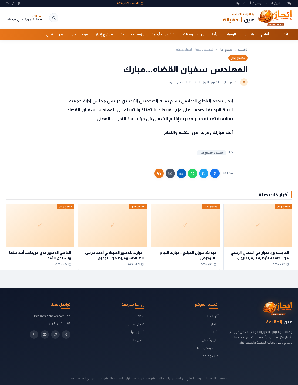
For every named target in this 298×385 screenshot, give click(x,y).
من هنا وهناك (193, 34)
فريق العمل (273, 3)
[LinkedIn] (181, 173)
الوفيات (230, 34)
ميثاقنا (288, 3)
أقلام (265, 34)
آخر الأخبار (212, 316)
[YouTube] (7, 3)
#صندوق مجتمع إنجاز (212, 152)
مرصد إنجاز (80, 34)
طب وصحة (210, 356)
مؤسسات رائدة (132, 34)
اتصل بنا (240, 3)
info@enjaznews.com (49, 316)
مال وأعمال (210, 340)
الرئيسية (243, 49)
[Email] (170, 173)
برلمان (214, 324)
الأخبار (284, 34)
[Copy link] (159, 173)
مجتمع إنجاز (104, 34)
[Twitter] (12, 3)
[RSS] (34, 334)
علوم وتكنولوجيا (207, 348)
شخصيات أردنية (164, 34)
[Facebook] (18, 3)
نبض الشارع (55, 34)
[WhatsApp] (192, 173)
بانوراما (249, 34)
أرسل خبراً (256, 3)
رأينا (214, 34)
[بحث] (53, 17)
